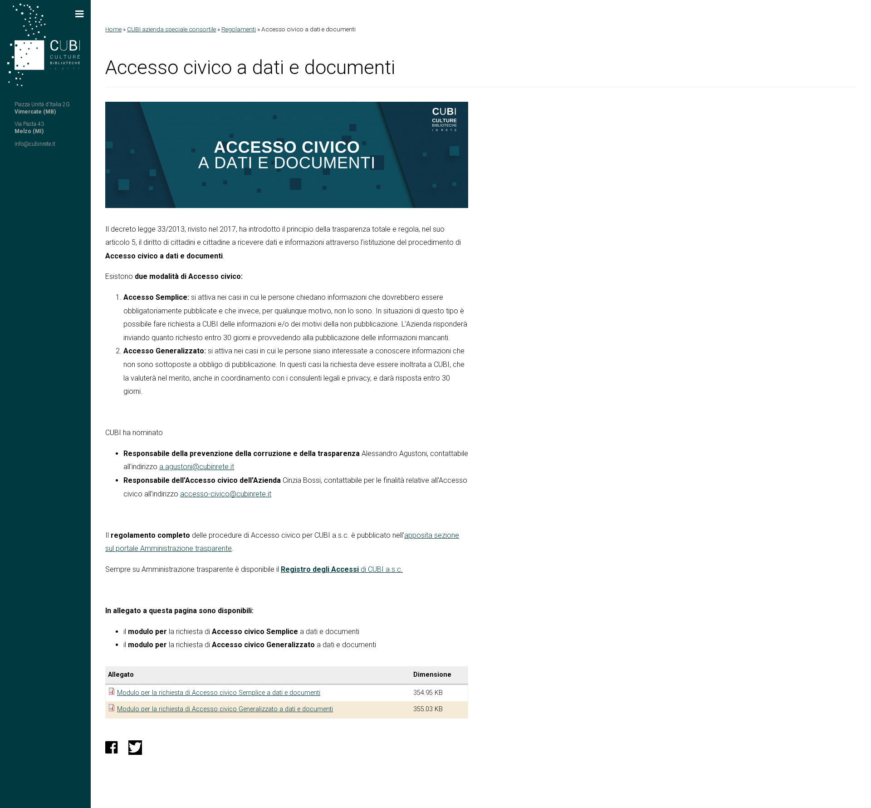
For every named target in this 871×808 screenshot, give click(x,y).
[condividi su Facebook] (111, 750)
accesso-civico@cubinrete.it (225, 494)
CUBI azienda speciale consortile (171, 29)
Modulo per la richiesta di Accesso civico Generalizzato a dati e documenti (225, 709)
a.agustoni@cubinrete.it (196, 466)
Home (113, 29)
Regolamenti (238, 29)
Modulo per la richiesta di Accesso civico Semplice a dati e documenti (218, 693)
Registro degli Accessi (320, 569)
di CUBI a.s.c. (381, 569)
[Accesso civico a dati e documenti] (286, 155)
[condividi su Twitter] (135, 750)
